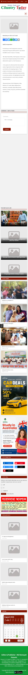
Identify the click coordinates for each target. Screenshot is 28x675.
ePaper (22, 1)
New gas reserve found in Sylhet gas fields (14, 257)
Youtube (21, 463)
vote (3, 493)
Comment (6, 129)
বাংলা (14, 1)
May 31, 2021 (4, 583)
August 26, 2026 (5, 301)
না (3, 488)
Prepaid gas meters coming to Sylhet (14, 274)
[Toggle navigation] (25, 13)
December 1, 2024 (5, 561)
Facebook (9, 463)
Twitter (9, 466)
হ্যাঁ (4, 485)
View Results (10, 494)
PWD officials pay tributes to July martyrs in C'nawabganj (14, 223)
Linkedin (21, 466)
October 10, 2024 (5, 606)
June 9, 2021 (4, 538)
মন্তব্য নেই (5, 491)
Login (26, 1)
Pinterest (9, 470)
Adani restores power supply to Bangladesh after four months (14, 239)
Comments (5, 116)
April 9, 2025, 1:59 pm (9, 38)
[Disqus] (14, 155)
